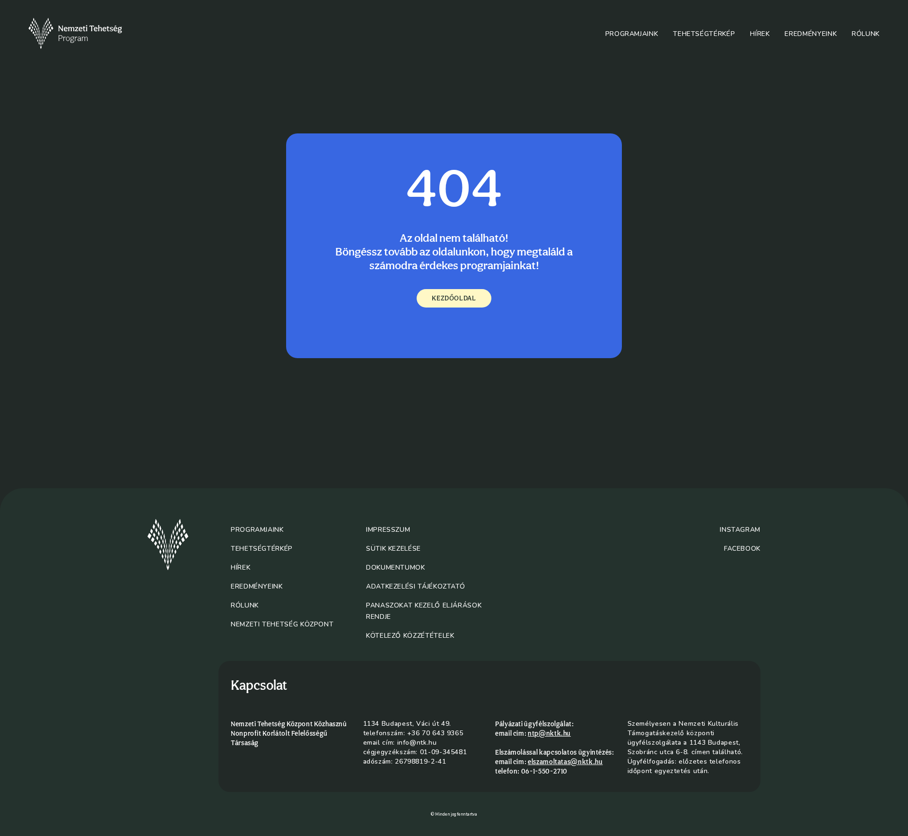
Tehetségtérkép (704, 33)
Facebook (742, 548)
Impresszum (388, 529)
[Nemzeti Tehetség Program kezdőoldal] (88, 34)
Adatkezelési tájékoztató (415, 586)
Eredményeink (811, 33)
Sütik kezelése (393, 548)
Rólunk (866, 33)
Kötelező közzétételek (410, 635)
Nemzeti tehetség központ (282, 624)
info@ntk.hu (417, 742)
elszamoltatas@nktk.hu (565, 762)
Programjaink (631, 33)
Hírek (759, 33)
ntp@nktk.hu (549, 733)
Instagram (740, 529)
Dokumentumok (395, 567)
